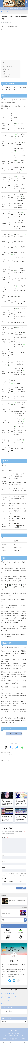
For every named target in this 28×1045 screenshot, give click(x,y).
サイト (3, 867)
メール (4, 861)
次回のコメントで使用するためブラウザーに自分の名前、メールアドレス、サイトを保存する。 (15, 874)
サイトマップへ (6, 76)
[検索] (25, 920)
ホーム (2, 8)
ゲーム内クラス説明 (7, 66)
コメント (5, 837)
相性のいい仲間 (6, 74)
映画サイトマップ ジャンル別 (17, 8)
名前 (3, 855)
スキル (4, 68)
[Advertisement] (14, 45)
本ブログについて (16, 1033)
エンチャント (6, 69)
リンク (3, 1003)
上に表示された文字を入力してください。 (13, 881)
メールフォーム (20, 1035)
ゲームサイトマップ (6, 1000)
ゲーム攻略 (9, 755)
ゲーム (6, 8)
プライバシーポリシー (9, 1035)
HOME (14, 1031)
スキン (4, 71)
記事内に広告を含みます (13, 26)
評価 (4, 73)
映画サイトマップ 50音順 (7, 993)
